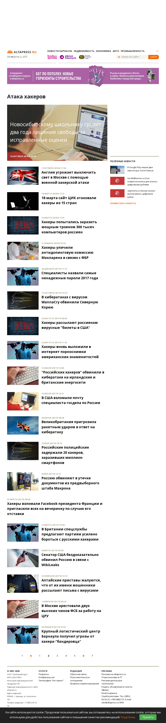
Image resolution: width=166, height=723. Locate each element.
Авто (116, 51)
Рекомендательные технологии (111, 682)
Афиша (105, 689)
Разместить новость (123, 203)
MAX (122, 702)
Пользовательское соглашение (80, 679)
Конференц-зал (47, 677)
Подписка (44, 674)
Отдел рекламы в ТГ (111, 677)
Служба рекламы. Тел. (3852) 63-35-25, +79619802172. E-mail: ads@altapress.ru (116, 699)
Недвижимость (84, 51)
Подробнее (128, 717)
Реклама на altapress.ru (113, 674)
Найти (153, 56)
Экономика (103, 51)
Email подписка (109, 693)
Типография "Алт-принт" (51, 680)
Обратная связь (78, 674)
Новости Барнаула (59, 51)
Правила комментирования (84, 683)
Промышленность (133, 51)
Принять (148, 717)
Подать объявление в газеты (116, 686)
